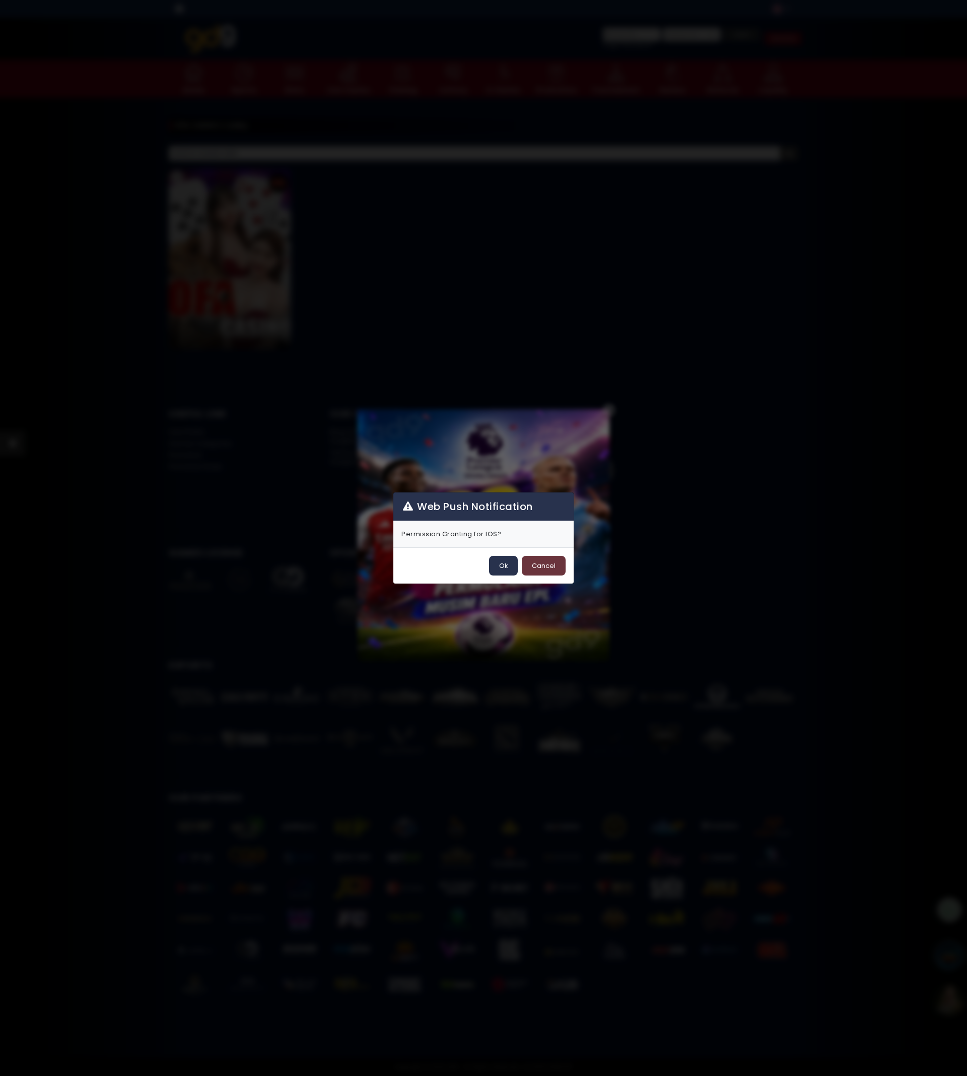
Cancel (544, 565)
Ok (503, 565)
